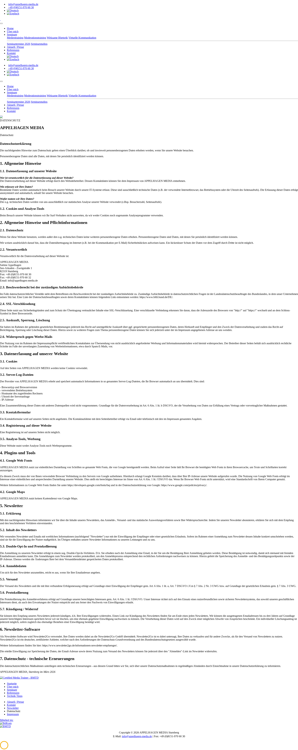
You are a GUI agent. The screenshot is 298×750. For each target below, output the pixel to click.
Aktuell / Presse (15, 47)
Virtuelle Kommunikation (82, 37)
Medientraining (15, 37)
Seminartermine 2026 (18, 43)
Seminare (12, 34)
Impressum (13, 714)
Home (10, 28)
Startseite (12, 683)
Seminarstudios (39, 43)
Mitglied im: (6, 720)
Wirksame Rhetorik (57, 37)
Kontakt (11, 53)
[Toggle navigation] (1, 23)
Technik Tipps (14, 695)
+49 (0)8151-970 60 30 (21, 7)
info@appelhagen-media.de (23, 4)
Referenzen (13, 50)
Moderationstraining (35, 37)
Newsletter (13, 708)
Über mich (12, 31)
